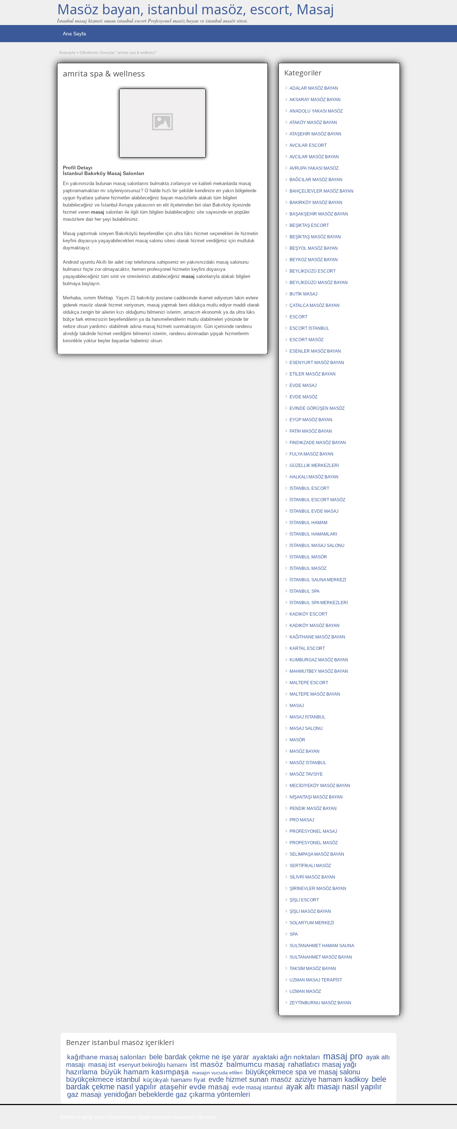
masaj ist (101, 1064)
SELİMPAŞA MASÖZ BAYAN (317, 854)
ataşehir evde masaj (194, 1087)
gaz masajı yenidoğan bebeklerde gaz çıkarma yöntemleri (158, 1094)
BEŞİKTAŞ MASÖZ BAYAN (315, 236)
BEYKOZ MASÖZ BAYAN (314, 259)
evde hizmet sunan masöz (250, 1079)
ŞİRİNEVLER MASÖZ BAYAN (318, 888)
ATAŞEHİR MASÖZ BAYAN (315, 133)
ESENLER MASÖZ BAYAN (315, 351)
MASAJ (297, 705)
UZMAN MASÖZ (305, 991)
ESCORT (298, 316)
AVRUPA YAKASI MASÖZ (314, 168)
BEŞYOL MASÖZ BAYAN (314, 248)
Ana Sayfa (74, 33)
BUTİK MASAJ (303, 294)
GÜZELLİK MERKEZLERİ (314, 465)
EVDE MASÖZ (303, 396)
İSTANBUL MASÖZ (308, 568)
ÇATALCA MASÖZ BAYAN (315, 305)
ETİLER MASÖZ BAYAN (313, 374)
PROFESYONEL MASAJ (313, 831)
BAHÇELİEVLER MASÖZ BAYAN (321, 191)
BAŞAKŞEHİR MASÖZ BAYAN (319, 214)
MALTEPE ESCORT (309, 682)
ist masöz (206, 1064)
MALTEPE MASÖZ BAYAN (315, 694)
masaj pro (343, 1056)
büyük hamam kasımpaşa (145, 1072)
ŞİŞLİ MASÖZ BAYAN (310, 911)
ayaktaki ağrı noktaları (286, 1057)
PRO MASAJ (302, 819)
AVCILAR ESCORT (308, 145)
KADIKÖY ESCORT (308, 614)
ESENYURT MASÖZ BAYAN (317, 362)
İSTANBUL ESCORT (309, 488)
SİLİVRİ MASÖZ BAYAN (312, 877)
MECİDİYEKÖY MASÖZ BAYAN (320, 785)
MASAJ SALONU (306, 728)
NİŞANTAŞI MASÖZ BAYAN (316, 797)
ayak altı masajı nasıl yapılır (334, 1086)
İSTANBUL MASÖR (308, 556)
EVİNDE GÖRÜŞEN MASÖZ (317, 408)
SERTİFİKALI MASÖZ (310, 865)
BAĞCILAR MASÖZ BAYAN (316, 179)
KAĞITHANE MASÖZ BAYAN (317, 637)
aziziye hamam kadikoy (331, 1079)
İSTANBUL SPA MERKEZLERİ (319, 602)
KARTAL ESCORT (307, 648)
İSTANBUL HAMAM (308, 522)
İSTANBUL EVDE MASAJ (314, 511)
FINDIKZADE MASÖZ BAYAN (318, 442)
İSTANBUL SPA (305, 591)
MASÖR (297, 739)
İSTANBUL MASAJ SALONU (317, 545)
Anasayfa (67, 52)
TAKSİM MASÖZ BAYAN (313, 968)
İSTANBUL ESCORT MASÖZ (317, 499)
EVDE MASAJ (303, 385)
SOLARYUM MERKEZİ (312, 922)
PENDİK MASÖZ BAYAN (313, 808)
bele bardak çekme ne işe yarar (199, 1057)
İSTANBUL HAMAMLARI (313, 534)
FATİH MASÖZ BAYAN (311, 431)
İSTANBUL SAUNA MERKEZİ (318, 579)
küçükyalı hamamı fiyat (174, 1079)
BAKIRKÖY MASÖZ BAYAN (316, 202)
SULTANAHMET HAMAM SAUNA (322, 945)
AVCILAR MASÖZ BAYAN (314, 156)
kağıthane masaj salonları (106, 1057)
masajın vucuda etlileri (217, 1072)
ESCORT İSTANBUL (309, 328)
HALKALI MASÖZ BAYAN (314, 476)
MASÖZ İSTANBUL (308, 762)
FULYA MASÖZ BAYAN (311, 454)
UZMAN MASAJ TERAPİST (316, 980)
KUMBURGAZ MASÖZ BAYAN (319, 659)
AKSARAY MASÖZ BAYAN (315, 99)
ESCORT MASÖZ (306, 339)
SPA (294, 934)
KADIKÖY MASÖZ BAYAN (315, 625)
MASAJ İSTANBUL (308, 717)
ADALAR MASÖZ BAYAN (314, 88)
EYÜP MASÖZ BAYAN (311, 419)
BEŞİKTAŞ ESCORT (309, 225)
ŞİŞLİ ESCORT (304, 899)
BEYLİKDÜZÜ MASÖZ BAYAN (319, 282)
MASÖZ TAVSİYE (306, 774)
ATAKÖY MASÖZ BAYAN (313, 122)
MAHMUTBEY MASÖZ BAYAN (319, 671)
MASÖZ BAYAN (305, 751)
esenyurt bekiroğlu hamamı (153, 1065)
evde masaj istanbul (257, 1087)
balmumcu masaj (255, 1064)
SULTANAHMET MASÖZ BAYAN (321, 957)
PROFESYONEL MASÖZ (314, 842)
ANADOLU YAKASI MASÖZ (316, 111)
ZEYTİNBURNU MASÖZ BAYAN (320, 1002)
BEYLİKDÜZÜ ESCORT (313, 271)
